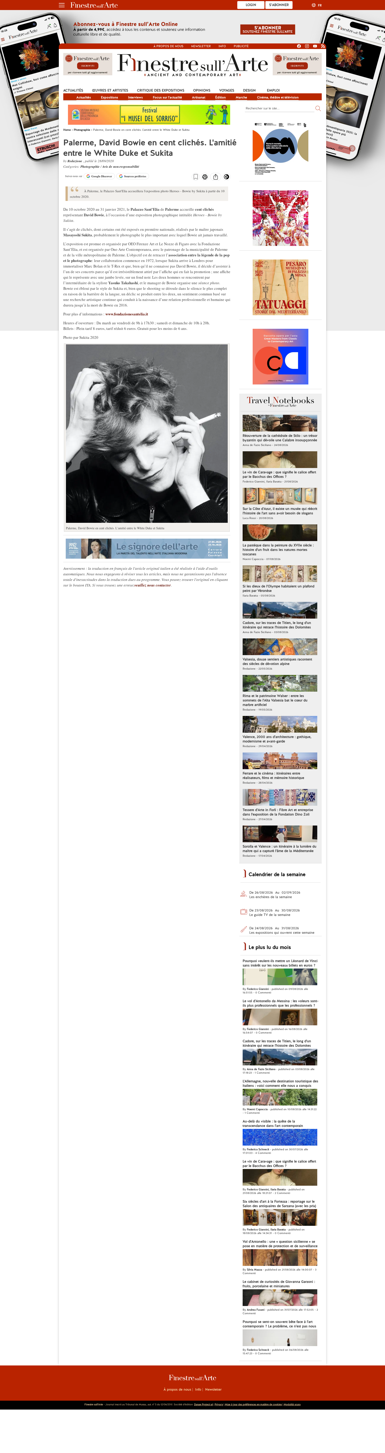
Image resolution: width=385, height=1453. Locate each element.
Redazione (75, 161)
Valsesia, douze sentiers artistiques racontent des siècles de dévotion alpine (277, 661)
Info (222, 46)
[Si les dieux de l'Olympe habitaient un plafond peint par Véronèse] (280, 574)
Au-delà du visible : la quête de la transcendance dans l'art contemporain (273, 1123)
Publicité (241, 46)
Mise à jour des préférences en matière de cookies (253, 1404)
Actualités (73, 90)
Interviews (135, 97)
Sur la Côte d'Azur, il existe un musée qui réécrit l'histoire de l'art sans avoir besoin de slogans (280, 511)
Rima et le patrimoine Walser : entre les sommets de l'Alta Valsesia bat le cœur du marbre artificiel (275, 700)
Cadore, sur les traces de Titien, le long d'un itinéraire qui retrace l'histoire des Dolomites (277, 625)
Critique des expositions (160, 90)
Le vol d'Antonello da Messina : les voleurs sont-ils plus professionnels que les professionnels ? (280, 1003)
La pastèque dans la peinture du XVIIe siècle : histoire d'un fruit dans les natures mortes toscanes (278, 549)
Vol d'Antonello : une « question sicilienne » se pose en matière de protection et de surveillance (280, 1243)
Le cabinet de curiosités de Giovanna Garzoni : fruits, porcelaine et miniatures (279, 1283)
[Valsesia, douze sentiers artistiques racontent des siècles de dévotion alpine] (280, 647)
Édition (220, 97)
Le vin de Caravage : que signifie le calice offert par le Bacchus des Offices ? (279, 474)
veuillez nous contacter (152, 585)
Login (251, 5)
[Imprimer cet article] (205, 177)
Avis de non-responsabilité (120, 166)
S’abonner (279, 5)
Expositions (109, 97)
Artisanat (198, 97)
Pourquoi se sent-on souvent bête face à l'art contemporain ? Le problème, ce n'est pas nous (279, 1324)
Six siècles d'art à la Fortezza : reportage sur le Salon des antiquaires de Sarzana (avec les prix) (279, 1203)
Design (249, 90)
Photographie (90, 166)
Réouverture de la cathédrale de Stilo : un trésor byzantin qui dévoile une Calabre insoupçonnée (280, 437)
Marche (241, 97)
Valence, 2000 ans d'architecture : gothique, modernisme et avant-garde (277, 739)
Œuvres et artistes (110, 90)
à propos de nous (168, 46)
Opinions (201, 90)
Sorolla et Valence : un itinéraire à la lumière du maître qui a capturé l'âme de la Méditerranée (279, 848)
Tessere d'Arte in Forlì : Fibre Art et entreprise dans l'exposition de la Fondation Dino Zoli (278, 812)
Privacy (219, 1404)
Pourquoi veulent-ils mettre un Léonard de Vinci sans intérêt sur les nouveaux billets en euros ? (280, 963)
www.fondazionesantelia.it (126, 314)
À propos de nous (177, 1389)
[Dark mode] (226, 178)
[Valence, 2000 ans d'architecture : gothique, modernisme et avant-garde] (280, 725)
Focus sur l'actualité (167, 97)
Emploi (273, 90)
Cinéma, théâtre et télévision (278, 97)
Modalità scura (292, 1404)
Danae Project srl (203, 1404)
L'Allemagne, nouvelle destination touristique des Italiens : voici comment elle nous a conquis (280, 1083)
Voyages (226, 90)
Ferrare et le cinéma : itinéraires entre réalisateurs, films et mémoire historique (273, 775)
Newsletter (201, 46)
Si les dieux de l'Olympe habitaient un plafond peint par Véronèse (278, 588)
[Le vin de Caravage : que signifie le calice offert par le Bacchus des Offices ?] (280, 460)
